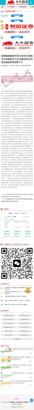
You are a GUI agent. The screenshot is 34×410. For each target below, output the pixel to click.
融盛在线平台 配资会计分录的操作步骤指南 (16, 304)
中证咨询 (17, 128)
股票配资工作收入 (8, 315)
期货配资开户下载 (24, 323)
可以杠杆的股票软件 (8, 319)
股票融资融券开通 (26, 65)
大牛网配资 (11, 7)
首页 (2, 7)
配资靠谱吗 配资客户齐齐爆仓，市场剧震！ (16, 296)
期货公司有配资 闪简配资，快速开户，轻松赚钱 (17, 300)
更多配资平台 (28, 11)
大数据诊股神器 (24, 319)
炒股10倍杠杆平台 (24, 327)
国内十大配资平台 (8, 323)
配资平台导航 (8, 335)
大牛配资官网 (22, 7)
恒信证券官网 (4, 16)
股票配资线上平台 (24, 315)
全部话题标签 (17, 339)
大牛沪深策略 (8, 331)
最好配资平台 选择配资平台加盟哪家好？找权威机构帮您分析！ (18, 288)
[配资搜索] (31, 2)
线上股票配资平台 (24, 335)
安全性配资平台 (24, 331)
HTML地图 (18, 404)
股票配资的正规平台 (8, 327)
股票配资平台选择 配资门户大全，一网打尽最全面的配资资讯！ (18, 292)
